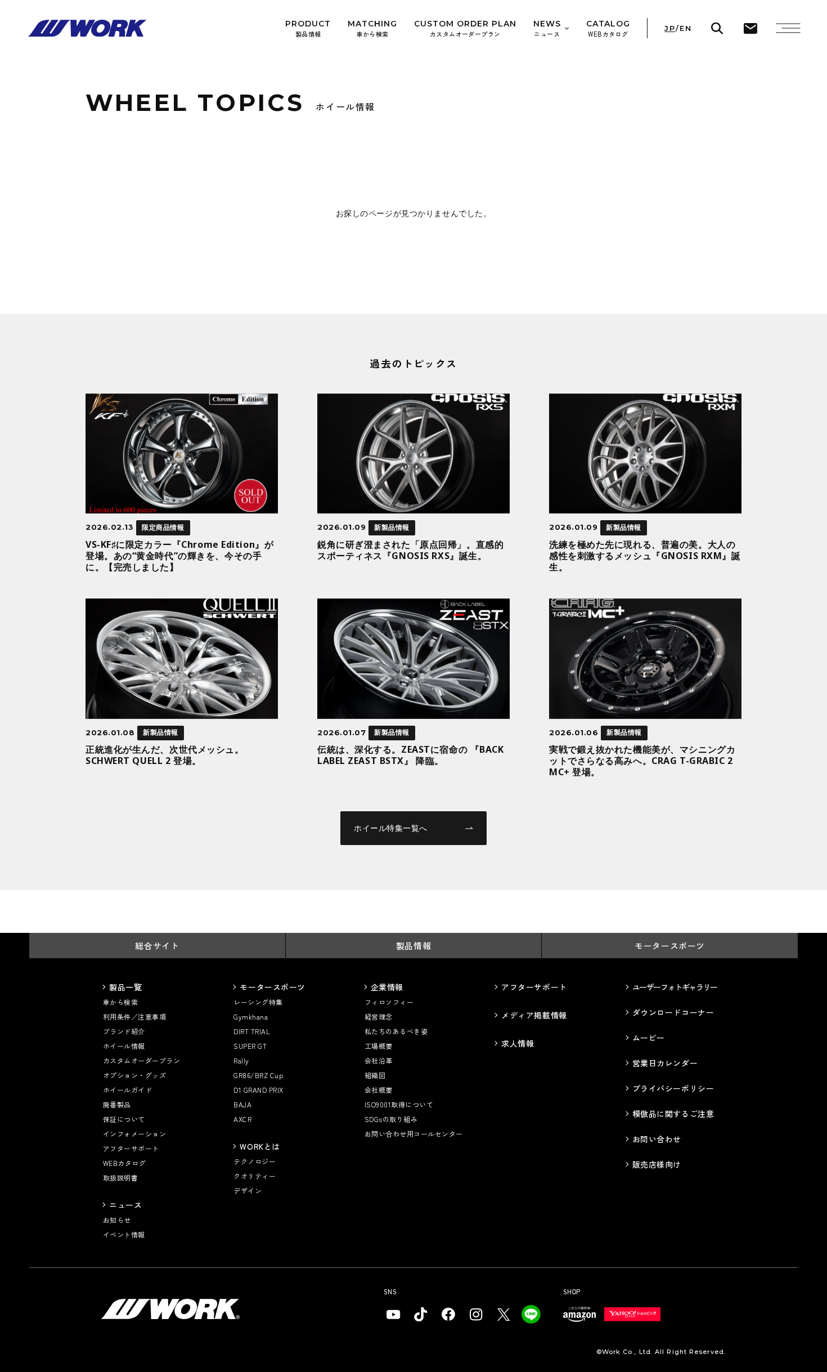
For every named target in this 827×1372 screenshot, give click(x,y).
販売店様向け (656, 1164)
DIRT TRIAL (251, 1031)
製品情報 (413, 945)
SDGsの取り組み (391, 1119)
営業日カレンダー (665, 1063)
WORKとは (260, 1146)
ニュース (125, 1204)
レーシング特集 (257, 1002)
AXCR (242, 1119)
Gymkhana (250, 1016)
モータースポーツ (670, 945)
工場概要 (379, 1046)
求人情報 (517, 1043)
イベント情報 (124, 1234)
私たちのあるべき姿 (396, 1031)
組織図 (375, 1075)
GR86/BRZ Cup (258, 1075)
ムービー (648, 1037)
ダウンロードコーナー (673, 1012)
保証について (124, 1119)
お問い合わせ (656, 1139)
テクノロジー (254, 1161)
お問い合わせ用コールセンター (414, 1133)
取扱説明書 (120, 1177)
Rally (241, 1060)
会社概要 (379, 1089)
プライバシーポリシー (673, 1088)
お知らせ (117, 1219)
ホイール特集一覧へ (391, 828)
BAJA (242, 1104)
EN (685, 28)
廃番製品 (117, 1104)
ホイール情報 (124, 1046)
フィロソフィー (389, 1002)
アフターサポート (131, 1148)
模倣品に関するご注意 (673, 1113)
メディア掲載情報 (534, 1015)
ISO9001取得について (399, 1104)
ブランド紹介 (124, 1031)
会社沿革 (379, 1060)
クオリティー (254, 1176)
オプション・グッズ (134, 1075)
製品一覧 (125, 987)
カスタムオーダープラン (141, 1060)
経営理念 (379, 1016)
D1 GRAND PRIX (258, 1089)
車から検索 (120, 1002)
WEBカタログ (124, 1163)
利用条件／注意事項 (134, 1016)
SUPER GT (250, 1046)
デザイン (247, 1190)
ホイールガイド (127, 1089)
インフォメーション (134, 1133)
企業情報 (387, 987)
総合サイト (157, 945)
